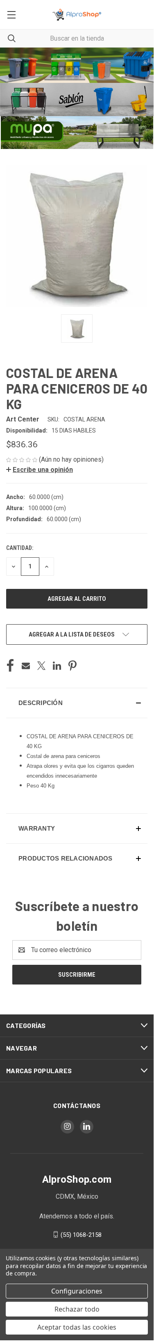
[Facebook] (10, 665)
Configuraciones (76, 1291)
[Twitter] (41, 665)
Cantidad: (19, 548)
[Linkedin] (57, 665)
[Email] (26, 665)
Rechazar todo (77, 1309)
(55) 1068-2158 (81, 1234)
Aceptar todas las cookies (76, 1327)
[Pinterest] (72, 665)
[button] (77, 65)
